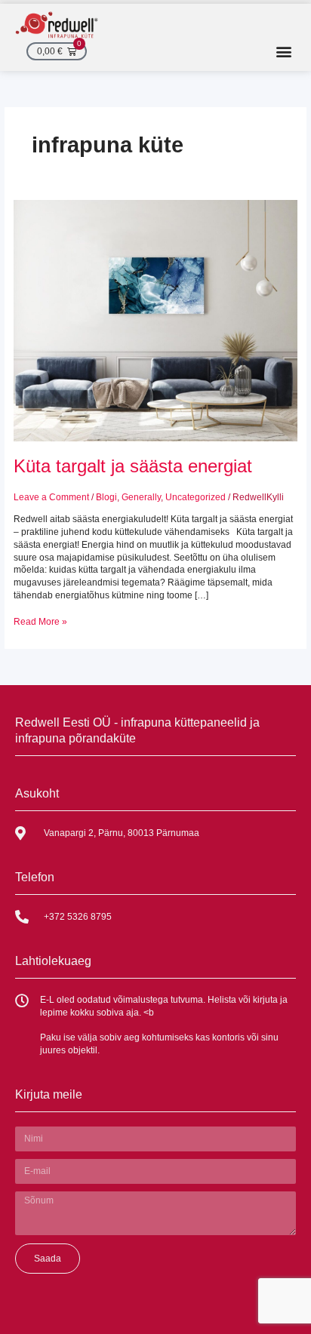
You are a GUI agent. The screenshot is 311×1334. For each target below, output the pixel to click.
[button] (283, 50)
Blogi (106, 497)
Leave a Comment (51, 497)
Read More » (40, 621)
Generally (141, 497)
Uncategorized (195, 497)
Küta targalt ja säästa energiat (133, 466)
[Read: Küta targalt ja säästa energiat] (155, 320)
